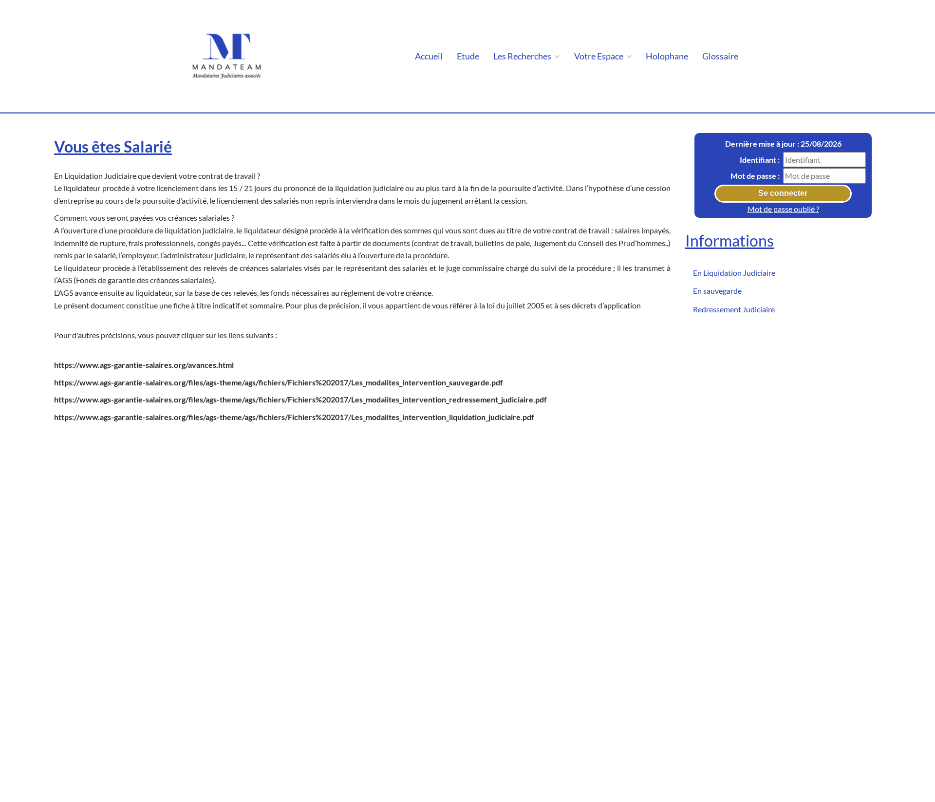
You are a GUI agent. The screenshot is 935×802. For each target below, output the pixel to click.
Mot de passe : (755, 175)
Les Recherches (523, 56)
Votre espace (599, 56)
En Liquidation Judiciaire (734, 272)
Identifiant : (760, 159)
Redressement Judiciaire (734, 309)
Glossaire (720, 56)
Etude (468, 56)
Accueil (429, 56)
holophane (667, 56)
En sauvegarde (717, 290)
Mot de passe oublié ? (783, 208)
